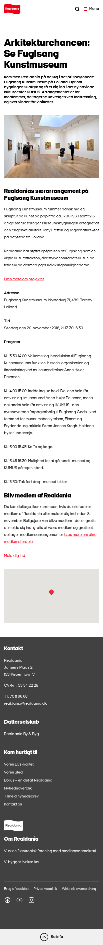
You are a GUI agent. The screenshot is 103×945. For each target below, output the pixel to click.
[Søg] (77, 8)
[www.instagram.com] (31, 900)
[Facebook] (7, 900)
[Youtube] (19, 900)
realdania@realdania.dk (25, 704)
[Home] (12, 9)
